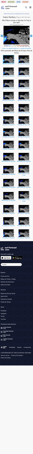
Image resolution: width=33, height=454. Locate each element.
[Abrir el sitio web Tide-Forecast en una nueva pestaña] (18, 2)
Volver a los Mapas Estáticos (10, 48)
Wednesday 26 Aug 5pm (24, 187)
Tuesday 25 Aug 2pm (8, 137)
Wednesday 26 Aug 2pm (8, 187)
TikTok (3, 316)
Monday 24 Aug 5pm (24, 88)
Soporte (19, 347)
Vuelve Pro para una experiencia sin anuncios (16, 14)
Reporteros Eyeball (6, 299)
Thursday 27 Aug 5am (24, 213)
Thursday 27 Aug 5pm (24, 238)
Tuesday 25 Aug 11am (24, 124)
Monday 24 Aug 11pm (24, 100)
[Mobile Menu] (30, 7)
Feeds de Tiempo (6, 302)
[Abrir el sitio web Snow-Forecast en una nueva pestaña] (4, 2)
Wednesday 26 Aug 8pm (8, 200)
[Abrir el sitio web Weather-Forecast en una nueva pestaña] (25, 2)
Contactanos (27, 347)
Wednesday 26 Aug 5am (24, 161)
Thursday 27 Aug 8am (8, 225)
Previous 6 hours (2, 35)
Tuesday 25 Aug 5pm (24, 137)
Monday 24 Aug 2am (8, 64)
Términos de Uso (5, 355)
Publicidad (12, 347)
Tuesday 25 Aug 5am (24, 112)
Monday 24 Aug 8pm (8, 100)
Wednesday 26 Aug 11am (23, 174)
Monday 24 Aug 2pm (8, 88)
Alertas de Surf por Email (8, 293)
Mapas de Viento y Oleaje (8, 279)
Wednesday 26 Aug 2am (8, 161)
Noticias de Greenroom (7, 282)
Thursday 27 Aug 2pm (8, 238)
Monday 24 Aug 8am (8, 76)
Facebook (3, 311)
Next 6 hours (30, 35)
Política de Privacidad (16, 355)
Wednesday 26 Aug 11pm (23, 200)
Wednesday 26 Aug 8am (8, 174)
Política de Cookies (6, 357)
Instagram (4, 313)
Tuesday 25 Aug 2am (8, 112)
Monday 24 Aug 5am (24, 64)
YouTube (3, 319)
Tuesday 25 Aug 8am (8, 124)
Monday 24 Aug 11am (24, 76)
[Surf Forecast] (9, 7)
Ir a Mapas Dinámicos (25, 48)
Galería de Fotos (5, 285)
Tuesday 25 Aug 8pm (8, 149)
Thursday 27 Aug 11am (23, 225)
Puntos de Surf (5, 276)
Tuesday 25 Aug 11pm (24, 149)
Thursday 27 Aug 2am (8, 213)
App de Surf (4, 296)
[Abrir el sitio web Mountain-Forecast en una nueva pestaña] (11, 2)
